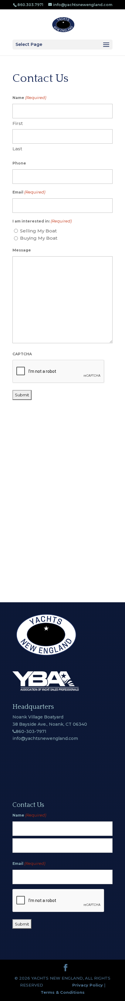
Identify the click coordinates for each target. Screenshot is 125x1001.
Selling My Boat (38, 231)
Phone (19, 163)
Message (21, 250)
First (17, 123)
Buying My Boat (38, 238)
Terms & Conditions (63, 992)
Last (17, 149)
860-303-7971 (31, 731)
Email (28, 192)
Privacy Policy (87, 985)
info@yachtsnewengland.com (45, 738)
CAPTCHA (22, 354)
